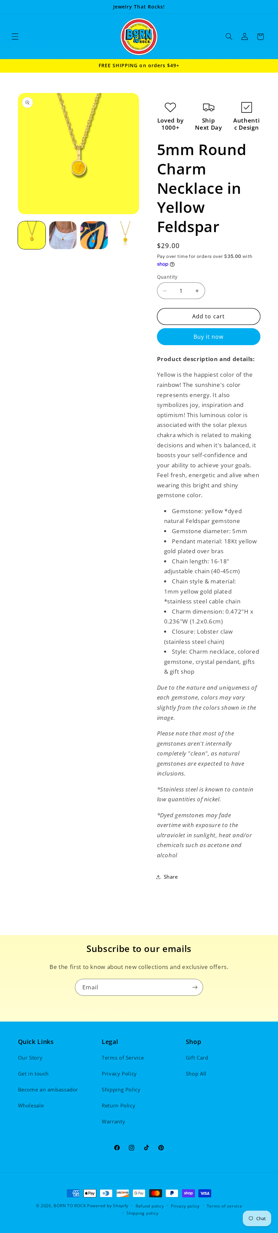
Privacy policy (185, 1206)
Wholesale (31, 1105)
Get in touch (33, 1073)
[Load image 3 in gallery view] (94, 235)
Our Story (30, 1057)
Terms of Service (123, 1057)
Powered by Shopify (107, 1205)
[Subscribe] (195, 987)
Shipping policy (142, 1213)
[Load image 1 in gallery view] (32, 235)
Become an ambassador (48, 1089)
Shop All (196, 1073)
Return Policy (118, 1105)
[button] (15, 36)
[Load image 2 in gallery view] (63, 235)
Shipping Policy (121, 1089)
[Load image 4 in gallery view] (125, 235)
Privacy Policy (119, 1073)
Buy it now (209, 336)
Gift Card (197, 1057)
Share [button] (171, 876)
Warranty (113, 1121)
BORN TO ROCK (70, 1205)
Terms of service (224, 1206)
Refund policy (150, 1206)
